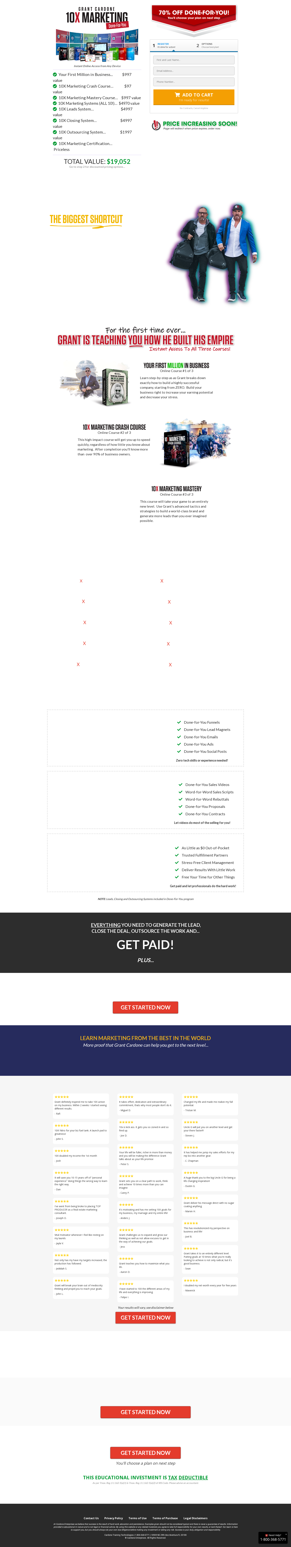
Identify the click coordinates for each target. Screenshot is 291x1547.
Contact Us (91, 1518)
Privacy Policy (113, 1518)
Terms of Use (137, 1518)
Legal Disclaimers (195, 1518)
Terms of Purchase (165, 1518)
